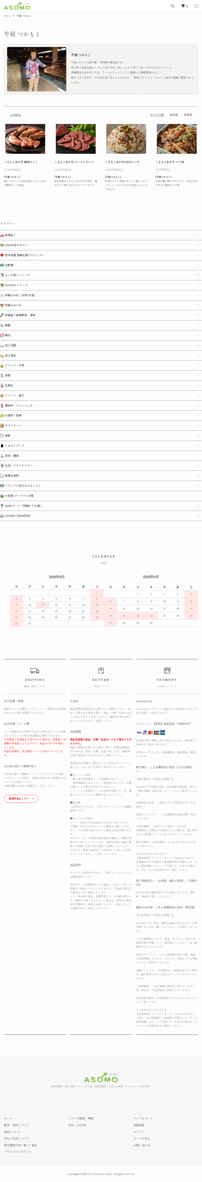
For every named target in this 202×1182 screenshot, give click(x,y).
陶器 (7, 325)
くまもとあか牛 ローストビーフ (74, 162)
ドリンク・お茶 (14, 365)
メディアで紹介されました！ (22, 486)
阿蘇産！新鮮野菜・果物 (19, 315)
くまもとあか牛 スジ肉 (169, 162)
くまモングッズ (14, 445)
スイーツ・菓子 (14, 395)
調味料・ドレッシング (18, 405)
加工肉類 (10, 345)
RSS (71, 1125)
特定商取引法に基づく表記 (20, 1145)
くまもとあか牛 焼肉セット (21, 162)
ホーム (7, 15)
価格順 (174, 115)
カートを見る (141, 1138)
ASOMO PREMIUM (17, 516)
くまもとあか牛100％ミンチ (122, 162)
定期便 (8, 265)
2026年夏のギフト (16, 245)
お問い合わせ (141, 1145)
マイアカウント (143, 1118)
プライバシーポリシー (18, 1152)
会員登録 (138, 1125)
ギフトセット (13, 425)
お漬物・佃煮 (13, 415)
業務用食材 (11, 475)
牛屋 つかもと (24, 15)
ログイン (138, 1132)
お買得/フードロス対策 (19, 496)
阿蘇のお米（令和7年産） (20, 295)
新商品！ (10, 235)
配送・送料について (16, 1125)
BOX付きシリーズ (16, 285)
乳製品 (8, 385)
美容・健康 (11, 456)
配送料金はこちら (19, 798)
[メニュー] (196, 6)
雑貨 (7, 435)
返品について (12, 1132)
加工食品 (10, 355)
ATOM (81, 1125)
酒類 (7, 375)
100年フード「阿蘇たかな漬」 (23, 506)
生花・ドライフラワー (18, 465)
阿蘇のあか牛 (13, 305)
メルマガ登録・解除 (81, 1118)
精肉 (7, 335)
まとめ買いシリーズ (17, 275)
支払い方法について (16, 1138)
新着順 (188, 115)
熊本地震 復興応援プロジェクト (24, 255)
